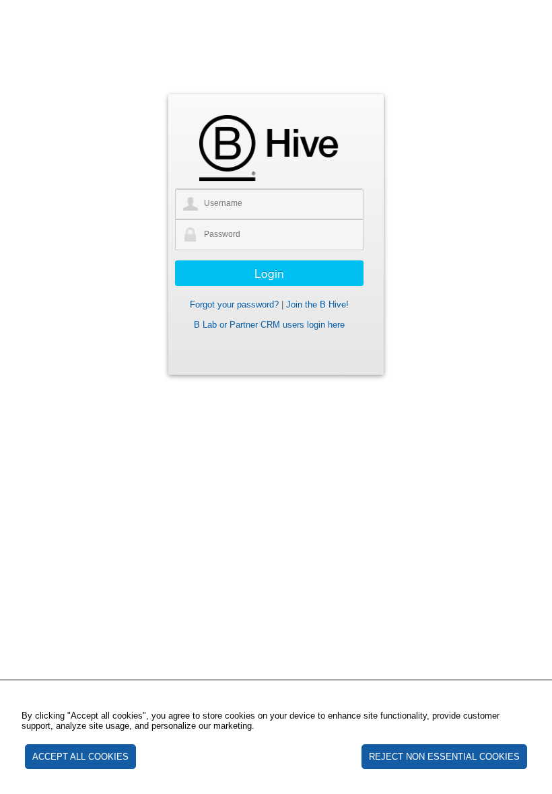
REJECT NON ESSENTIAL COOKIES (444, 757)
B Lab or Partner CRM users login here (269, 325)
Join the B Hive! (317, 304)
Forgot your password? (234, 304)
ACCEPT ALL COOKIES (80, 757)
